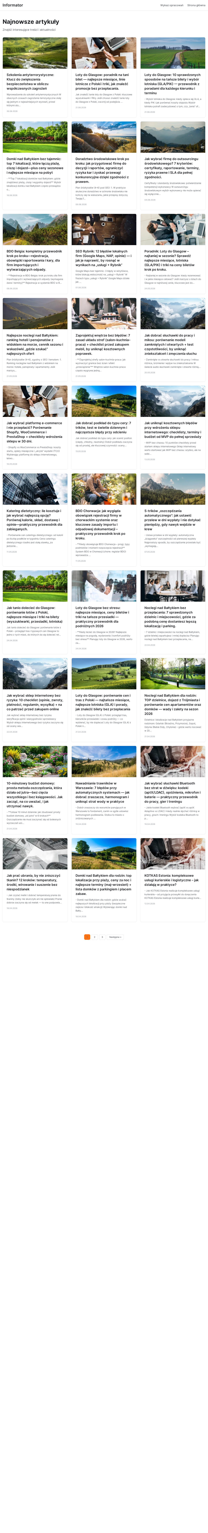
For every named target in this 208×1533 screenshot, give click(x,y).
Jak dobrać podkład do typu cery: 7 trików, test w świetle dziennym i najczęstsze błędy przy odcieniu (103, 427)
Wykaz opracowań (171, 5)
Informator (13, 5)
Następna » (115, 937)
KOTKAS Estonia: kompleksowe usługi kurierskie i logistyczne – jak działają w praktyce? (171, 880)
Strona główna (196, 5)
